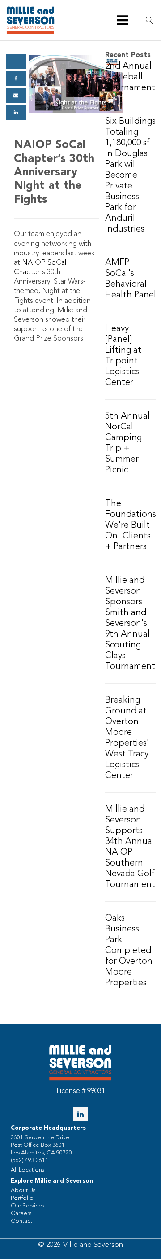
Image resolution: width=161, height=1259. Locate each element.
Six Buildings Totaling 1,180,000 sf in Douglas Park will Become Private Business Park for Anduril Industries (130, 175)
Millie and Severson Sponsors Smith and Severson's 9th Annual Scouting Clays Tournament (130, 623)
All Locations (27, 1170)
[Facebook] (16, 78)
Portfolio (22, 1198)
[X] (16, 61)
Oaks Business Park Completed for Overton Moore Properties (129, 951)
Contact (21, 1221)
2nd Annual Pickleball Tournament (130, 77)
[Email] (16, 95)
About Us (23, 1190)
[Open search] (149, 20)
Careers (21, 1213)
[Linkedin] (16, 112)
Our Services (27, 1206)
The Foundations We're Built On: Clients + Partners (130, 525)
